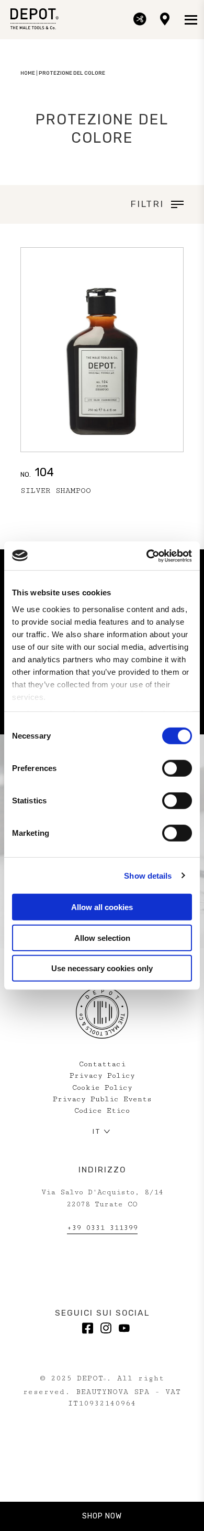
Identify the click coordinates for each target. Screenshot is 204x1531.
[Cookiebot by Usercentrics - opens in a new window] (146, 555)
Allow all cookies (102, 907)
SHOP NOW (102, 1516)
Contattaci (102, 1064)
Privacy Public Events (102, 1099)
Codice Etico (102, 1111)
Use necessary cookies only (102, 968)
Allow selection (102, 937)
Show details (148, 875)
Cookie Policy (102, 1088)
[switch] (177, 768)
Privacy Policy (102, 1076)
